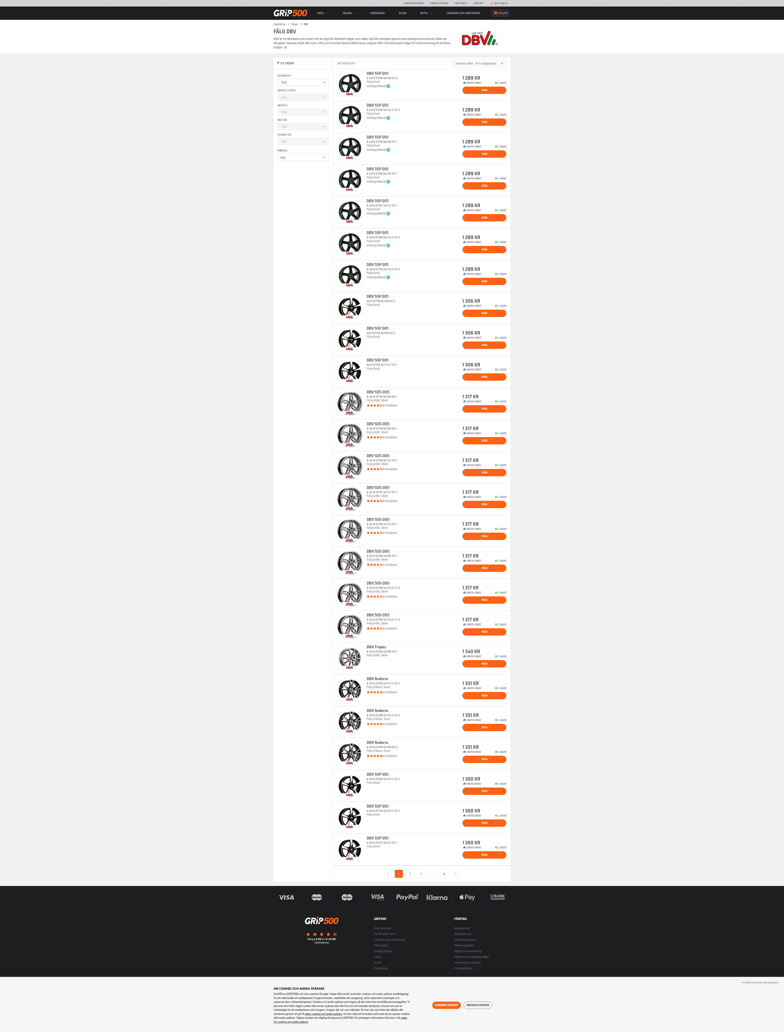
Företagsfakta (463, 968)
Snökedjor (377, 13)
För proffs (461, 3)
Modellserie (287, 90)
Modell (283, 105)
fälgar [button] (347, 13)
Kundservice (462, 928)
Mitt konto (500, 3)
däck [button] (320, 13)
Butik (424, 13)
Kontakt (478, 3)
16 (444, 874)
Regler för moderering (468, 951)
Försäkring (381, 968)
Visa (484, 90)
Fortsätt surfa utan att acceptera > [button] (761, 982)
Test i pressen (382, 928)
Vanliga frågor (439, 3)
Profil (282, 150)
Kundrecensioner (414, 3)
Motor (282, 120)
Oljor (402, 13)
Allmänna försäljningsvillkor (471, 957)
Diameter (284, 135)
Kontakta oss (462, 934)
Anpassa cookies (478, 1005)
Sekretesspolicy (464, 945)
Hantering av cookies (467, 962)
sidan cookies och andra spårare (323, 1014)
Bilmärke (284, 76)
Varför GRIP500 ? (385, 934)
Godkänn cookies (446, 1005)
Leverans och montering (463, 13)
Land (377, 957)
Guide (377, 962)
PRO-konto (381, 945)
